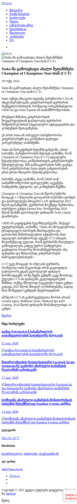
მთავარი (16, 10)
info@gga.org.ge (12, 469)
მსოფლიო (17, 32)
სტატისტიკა (17, 29)
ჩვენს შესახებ (19, 14)
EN (11, 40)
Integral (11, 493)
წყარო (6, 315)
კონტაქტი (16, 36)
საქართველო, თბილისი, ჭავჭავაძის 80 (30, 453)
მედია (13, 21)
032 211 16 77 (11, 438)
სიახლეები (17, 17)
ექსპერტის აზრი (21, 25)
